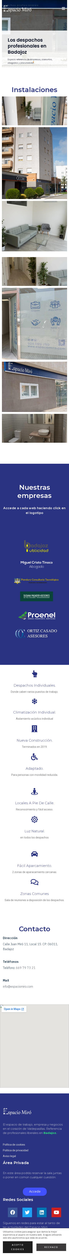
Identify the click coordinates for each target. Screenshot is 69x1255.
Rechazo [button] (51, 1247)
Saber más (19, 61)
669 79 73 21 (25, 968)
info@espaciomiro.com (18, 986)
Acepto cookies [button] (17, 1247)
